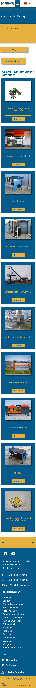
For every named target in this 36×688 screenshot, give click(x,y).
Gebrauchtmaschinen (13, 614)
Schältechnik (9, 624)
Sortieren (7, 631)
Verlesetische (9, 637)
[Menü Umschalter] (17, 4)
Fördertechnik (10, 611)
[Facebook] (5, 553)
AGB (30, 685)
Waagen (7, 644)
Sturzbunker (8, 634)
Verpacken (8, 641)
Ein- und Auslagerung (13, 604)
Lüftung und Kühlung (13, 617)
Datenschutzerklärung (20, 685)
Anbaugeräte (9, 597)
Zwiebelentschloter (12, 647)
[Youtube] (13, 553)
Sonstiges (7, 627)
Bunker (6, 601)
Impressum (7, 685)
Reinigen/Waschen (12, 621)
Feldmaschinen (10, 607)
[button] (13, 61)
